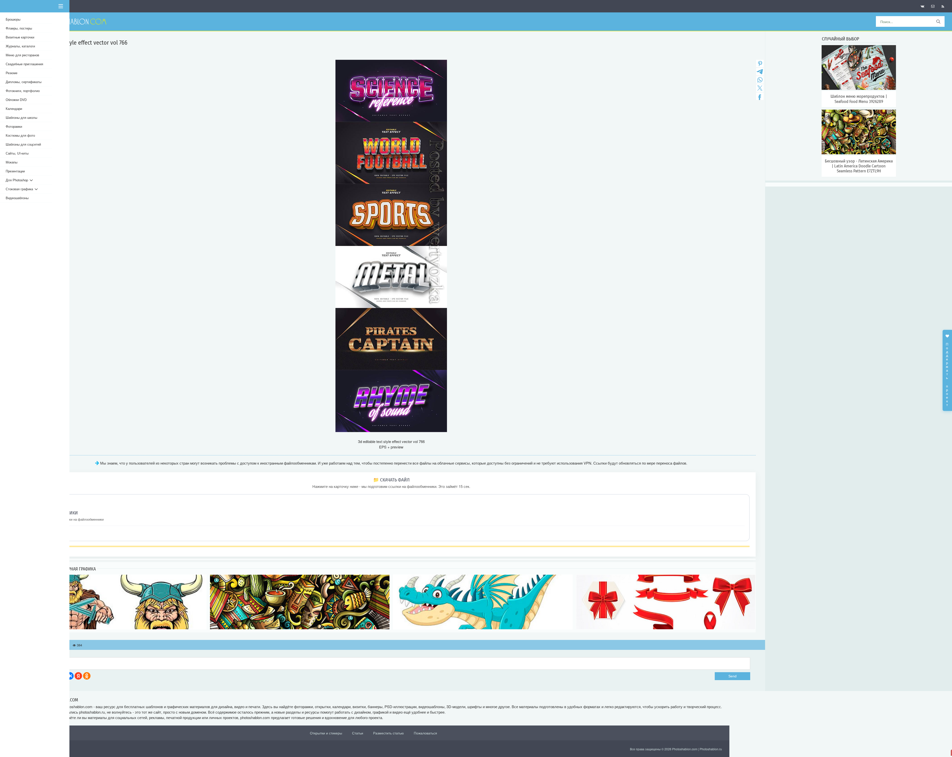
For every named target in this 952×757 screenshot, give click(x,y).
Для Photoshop (18, 180)
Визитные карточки (20, 37)
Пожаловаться (425, 732)
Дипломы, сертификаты (23, 81)
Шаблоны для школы (21, 117)
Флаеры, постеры (19, 28)
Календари (14, 108)
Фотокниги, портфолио (23, 90)
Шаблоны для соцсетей (23, 144)
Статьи (357, 732)
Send (732, 676)
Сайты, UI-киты (17, 153)
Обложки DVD (16, 99)
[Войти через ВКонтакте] (70, 676)
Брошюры (13, 19)
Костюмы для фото (20, 135)
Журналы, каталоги (20, 46)
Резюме (11, 72)
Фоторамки (14, 126)
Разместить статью (388, 732)
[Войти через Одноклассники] (86, 676)
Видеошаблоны (17, 197)
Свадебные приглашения (24, 64)
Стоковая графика (20, 189)
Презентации (15, 171)
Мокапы (11, 162)
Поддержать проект (947, 372)
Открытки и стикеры (326, 732)
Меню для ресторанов (22, 55)
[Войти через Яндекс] (78, 676)
